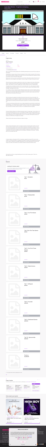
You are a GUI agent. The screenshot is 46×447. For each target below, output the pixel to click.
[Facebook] (2, 433)
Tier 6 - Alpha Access (29, 266)
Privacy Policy (4, 444)
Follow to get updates (35, 390)
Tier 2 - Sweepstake (29, 195)
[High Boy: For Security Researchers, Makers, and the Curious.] (32, 407)
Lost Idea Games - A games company (16, 7)
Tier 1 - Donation (28, 177)
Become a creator (40, 432)
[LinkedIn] (8, 433)
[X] (4, 433)
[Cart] (36, 1)
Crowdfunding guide (33, 381)
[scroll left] (2, 22)
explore (28, 397)
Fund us (26, 355)
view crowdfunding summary (23, 48)
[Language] (33, 1)
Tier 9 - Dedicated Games (30, 319)
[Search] (17, 2)
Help (27, 381)
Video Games (8, 66)
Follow (23, 45)
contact (10, 63)
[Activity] (38, 1)
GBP (29, 1)
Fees (38, 430)
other (18, 66)
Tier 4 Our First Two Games (31, 230)
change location (27, 4)
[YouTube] (5, 433)
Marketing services (40, 431)
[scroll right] (43, 22)
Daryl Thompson (8, 8)
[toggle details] (22, 423)
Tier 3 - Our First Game (30, 212)
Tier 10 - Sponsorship (29, 337)
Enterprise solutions (41, 433)
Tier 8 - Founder (28, 301)
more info (7, 63)
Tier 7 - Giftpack (28, 284)
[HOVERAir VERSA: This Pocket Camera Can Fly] (14, 407)
